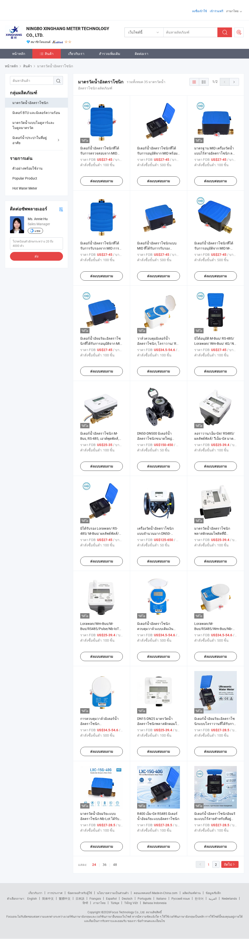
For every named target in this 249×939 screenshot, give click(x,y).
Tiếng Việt (131, 903)
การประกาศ (54, 893)
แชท (37, 231)
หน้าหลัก (18, 53)
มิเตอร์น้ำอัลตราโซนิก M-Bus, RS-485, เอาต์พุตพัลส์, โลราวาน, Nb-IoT (99, 438)
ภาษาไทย (99, 903)
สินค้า (49, 53)
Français (95, 898)
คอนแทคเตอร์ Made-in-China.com (156, 893)
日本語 (80, 898)
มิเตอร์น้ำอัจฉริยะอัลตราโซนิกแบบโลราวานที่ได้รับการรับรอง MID (215, 723)
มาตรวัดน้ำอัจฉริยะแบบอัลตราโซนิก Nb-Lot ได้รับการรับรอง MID (99, 818)
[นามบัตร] (61, 209)
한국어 (199, 898)
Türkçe (115, 903)
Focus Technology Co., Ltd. (127, 912)
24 (94, 865)
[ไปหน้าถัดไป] (234, 82)
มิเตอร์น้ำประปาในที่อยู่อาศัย (29, 140)
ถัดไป (228, 864)
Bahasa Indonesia (155, 903)
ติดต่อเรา (141, 53)
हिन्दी (85, 903)
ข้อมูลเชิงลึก (213, 893)
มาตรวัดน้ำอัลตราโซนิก (30, 102)
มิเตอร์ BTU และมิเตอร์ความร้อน (36, 112)
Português (144, 898)
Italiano (161, 898)
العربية (213, 898)
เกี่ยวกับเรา (76, 53)
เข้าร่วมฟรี (216, 11)
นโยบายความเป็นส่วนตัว (113, 893)
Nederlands (229, 898)
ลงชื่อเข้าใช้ (199, 11)
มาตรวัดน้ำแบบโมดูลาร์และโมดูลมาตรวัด (33, 125)
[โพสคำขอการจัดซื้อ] (239, 32)
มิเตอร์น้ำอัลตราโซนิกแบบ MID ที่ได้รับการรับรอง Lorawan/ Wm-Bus (157, 248)
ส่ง (36, 256)
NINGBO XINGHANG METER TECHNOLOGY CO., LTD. (67, 32)
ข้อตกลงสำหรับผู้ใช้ (80, 893)
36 (105, 864)
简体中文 (48, 898)
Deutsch (127, 898)
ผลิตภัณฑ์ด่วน (192, 893)
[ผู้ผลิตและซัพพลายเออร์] (36, 9)
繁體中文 (65, 898)
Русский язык (180, 898)
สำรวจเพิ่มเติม (109, 53)
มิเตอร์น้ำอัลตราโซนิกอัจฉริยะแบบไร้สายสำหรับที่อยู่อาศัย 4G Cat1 (214, 818)
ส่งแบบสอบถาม (101, 181)
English (32, 898)
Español (111, 898)
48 (115, 864)
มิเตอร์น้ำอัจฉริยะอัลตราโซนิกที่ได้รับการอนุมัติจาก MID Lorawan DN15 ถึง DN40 (101, 343)
